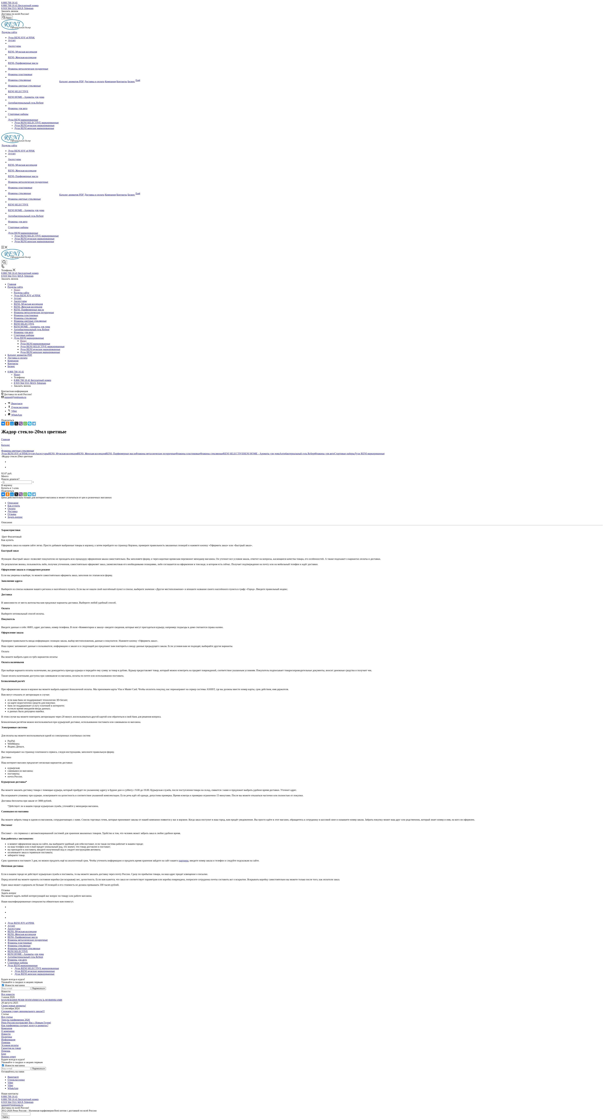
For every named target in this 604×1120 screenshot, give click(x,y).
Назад (17, 289)
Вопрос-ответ (8, 1056)
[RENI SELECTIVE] (33, 88)
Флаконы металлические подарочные (156, 453)
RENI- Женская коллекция (91, 453)
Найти (5, 1117)
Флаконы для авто (324, 453)
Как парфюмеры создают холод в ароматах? (24, 1025)
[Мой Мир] (12, 423)
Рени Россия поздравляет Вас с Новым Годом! (26, 1022)
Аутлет (32, 453)
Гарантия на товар (11, 1048)
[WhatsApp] (25, 423)
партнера (183, 860)
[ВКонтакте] (3, 423)
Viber (14, 411)
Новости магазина (14, 985)
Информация (8, 1039)
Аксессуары (42, 453)
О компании (7, 1031)
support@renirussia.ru (15, 397)
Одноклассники (19, 407)
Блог (3, 1053)
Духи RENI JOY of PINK (14, 453)
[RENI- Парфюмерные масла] (33, 60)
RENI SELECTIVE (233, 453)
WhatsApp (16, 414)
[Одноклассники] (7, 423)
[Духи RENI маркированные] (33, 117)
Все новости (8, 994)
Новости (6, 1034)
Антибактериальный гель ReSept (297, 453)
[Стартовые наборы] (33, 111)
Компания (6, 1028)
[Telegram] (34, 423)
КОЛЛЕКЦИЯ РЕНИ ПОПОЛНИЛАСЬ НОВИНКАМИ (31, 1000)
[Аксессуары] (33, 43)
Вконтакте (16, 403)
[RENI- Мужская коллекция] (33, 49)
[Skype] (29, 423)
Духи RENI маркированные (35, 343)
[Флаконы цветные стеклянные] (33, 83)
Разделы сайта (21, 292)
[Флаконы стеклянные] (33, 77)
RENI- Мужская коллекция (62, 453)
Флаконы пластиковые (188, 453)
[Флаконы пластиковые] (33, 71)
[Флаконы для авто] (33, 105)
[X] (16, 423)
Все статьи (7, 1017)
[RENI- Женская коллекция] (33, 54)
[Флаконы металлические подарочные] (33, 66)
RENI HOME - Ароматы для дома (261, 453)
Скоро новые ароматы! (13, 1005)
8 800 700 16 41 (9, 2)
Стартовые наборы (344, 453)
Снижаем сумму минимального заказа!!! (23, 1011)
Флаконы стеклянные (211, 453)
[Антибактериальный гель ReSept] (33, 100)
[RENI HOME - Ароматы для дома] (33, 94)
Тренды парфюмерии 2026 (15, 1019)
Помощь (5, 1042)
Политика (6, 1036)
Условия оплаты (10, 1045)
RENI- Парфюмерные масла (121, 453)
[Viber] (21, 423)
